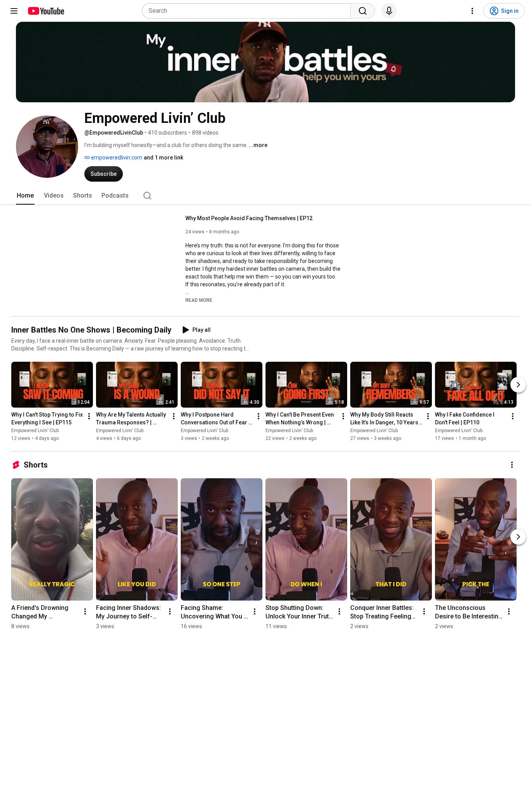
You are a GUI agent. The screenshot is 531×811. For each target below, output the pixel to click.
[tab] (25, 195)
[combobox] (248, 11)
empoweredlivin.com (116, 157)
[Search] (362, 11)
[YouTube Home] (46, 11)
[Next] (518, 384)
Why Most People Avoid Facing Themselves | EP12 (249, 218)
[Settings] (472, 11)
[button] (198, 300)
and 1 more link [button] (163, 157)
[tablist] (265, 195)
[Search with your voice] (389, 11)
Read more (198, 300)
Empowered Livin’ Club (35, 430)
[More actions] (89, 416)
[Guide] (14, 11)
